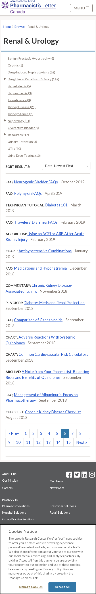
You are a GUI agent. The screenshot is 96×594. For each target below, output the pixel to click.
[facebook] (69, 476)
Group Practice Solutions (18, 519)
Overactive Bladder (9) (23, 128)
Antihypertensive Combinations (45, 251)
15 (68, 442)
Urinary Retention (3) (22, 142)
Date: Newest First (59, 166)
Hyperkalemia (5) (19, 86)
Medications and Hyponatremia (40, 268)
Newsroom (57, 488)
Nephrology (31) (19, 121)
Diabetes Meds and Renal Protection (54, 302)
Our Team (56, 481)
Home (7, 26)
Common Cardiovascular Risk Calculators (53, 354)
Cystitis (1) (15, 65)
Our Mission (10, 480)
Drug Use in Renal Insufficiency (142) (33, 79)
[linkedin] (84, 476)
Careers (7, 488)
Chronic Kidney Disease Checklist (53, 412)
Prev (13, 433)
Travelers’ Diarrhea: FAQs (36, 222)
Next (81, 442)
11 (28, 442)
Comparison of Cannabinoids (38, 319)
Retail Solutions (60, 512)
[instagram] (92, 476)
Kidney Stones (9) (20, 114)
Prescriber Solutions (63, 506)
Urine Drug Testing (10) (24, 155)
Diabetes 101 (56, 205)
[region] (48, 559)
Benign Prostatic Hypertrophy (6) (31, 58)
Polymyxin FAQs (28, 193)
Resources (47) (18, 135)
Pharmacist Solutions (15, 506)
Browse (20, 26)
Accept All (62, 587)
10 (18, 442)
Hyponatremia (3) (20, 93)
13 (48, 442)
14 (58, 442)
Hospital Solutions (14, 512)
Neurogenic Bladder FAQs (36, 182)
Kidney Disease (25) (21, 107)
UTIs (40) (14, 148)
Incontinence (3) (19, 100)
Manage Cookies (31, 587)
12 (38, 442)
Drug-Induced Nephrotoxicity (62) (31, 72)
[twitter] (76, 476)
